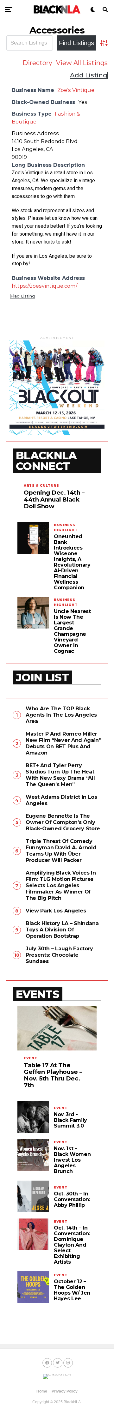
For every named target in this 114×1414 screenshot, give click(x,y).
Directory (37, 63)
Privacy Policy (65, 1391)
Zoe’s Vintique (75, 90)
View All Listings (82, 63)
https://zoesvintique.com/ (44, 286)
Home (41, 1391)
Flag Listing (22, 296)
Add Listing (88, 75)
